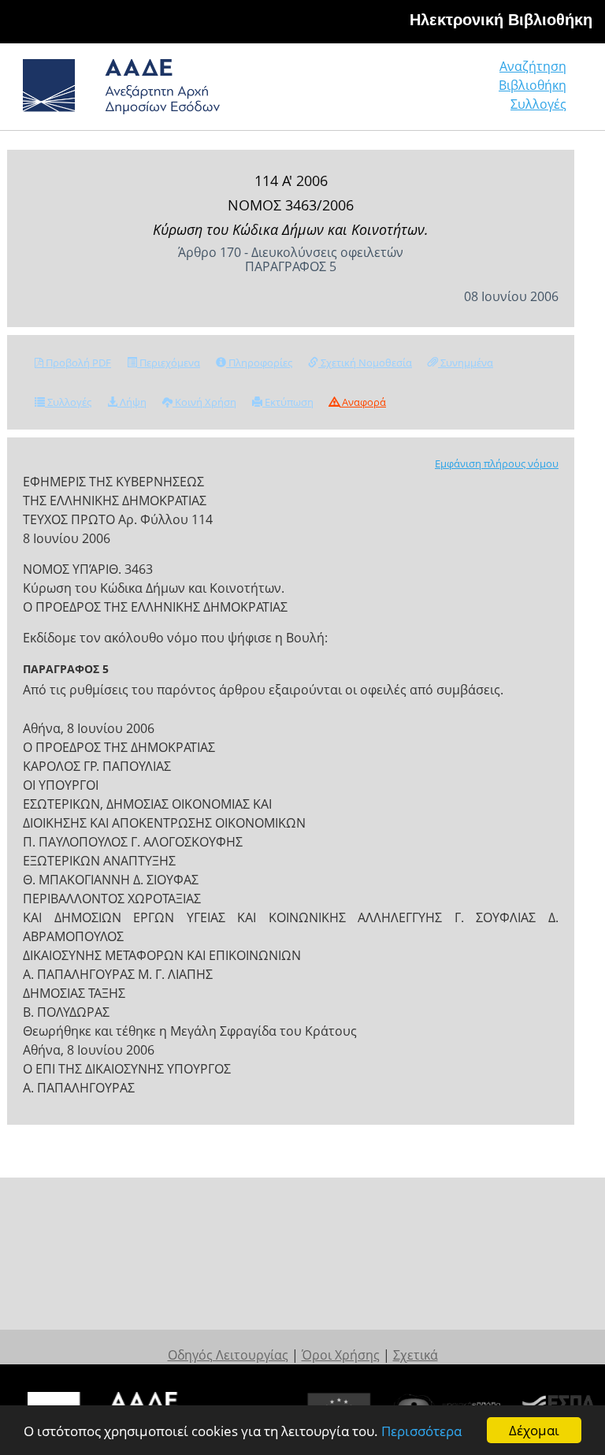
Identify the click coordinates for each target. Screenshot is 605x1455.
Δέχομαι (534, 1430)
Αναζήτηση (532, 66)
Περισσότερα (421, 1431)
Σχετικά (415, 1355)
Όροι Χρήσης (341, 1355)
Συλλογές (538, 104)
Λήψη (132, 402)
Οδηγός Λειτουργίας (228, 1355)
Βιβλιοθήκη (532, 85)
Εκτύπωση (288, 402)
